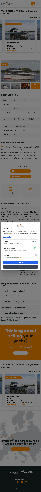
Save (20, 266)
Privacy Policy (7, 237)
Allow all (20, 262)
